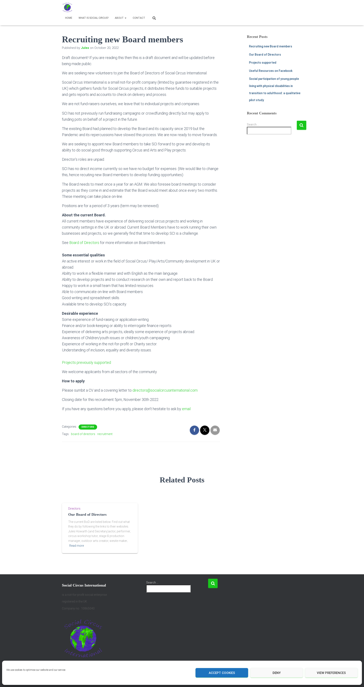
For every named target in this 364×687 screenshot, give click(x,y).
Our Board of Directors (265, 54)
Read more (76, 545)
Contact (139, 17)
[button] (125, 17)
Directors (88, 427)
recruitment (104, 434)
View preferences (331, 673)
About (119, 17)
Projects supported (262, 62)
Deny (277, 673)
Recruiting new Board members (270, 46)
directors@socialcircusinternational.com (165, 390)
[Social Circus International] (67, 7)
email (186, 409)
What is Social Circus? (93, 17)
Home (68, 17)
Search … (253, 124)
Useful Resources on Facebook (270, 70)
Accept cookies (222, 673)
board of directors (83, 434)
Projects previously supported (86, 362)
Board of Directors (84, 242)
